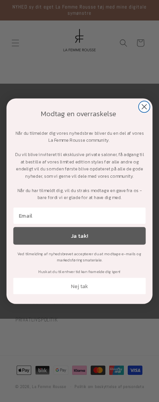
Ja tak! (79, 235)
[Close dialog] (144, 106)
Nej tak (79, 286)
